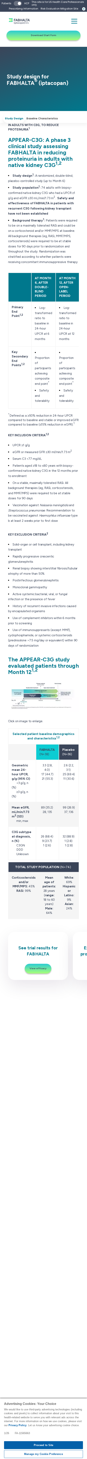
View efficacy (38, 968)
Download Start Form (43, 35)
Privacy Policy (17, 1425)
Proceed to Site (43, 1445)
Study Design (14, 118)
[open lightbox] (43, 696)
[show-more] (83, 9)
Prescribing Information (23, 8)
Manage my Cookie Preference (43, 1454)
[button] (74, 21)
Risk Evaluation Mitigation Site (59, 8)
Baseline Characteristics (42, 118)
